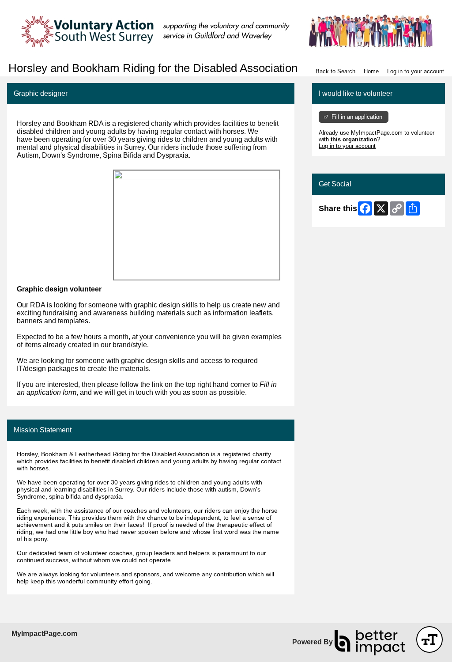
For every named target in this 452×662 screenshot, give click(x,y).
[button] (429, 639)
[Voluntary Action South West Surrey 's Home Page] (226, 31)
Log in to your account (415, 71)
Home (371, 71)
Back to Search (335, 71)
